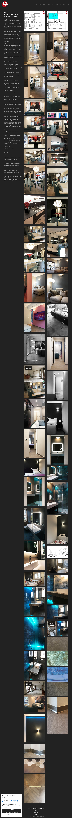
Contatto (66, 4)
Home (45, 4)
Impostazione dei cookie (40, 816)
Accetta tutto (12, 809)
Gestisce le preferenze (12, 814)
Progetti (51, 4)
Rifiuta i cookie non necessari (11, 812)
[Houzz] (35, 814)
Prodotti (58, 4)
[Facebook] (37, 814)
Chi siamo (39, 4)
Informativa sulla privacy (32, 816)
